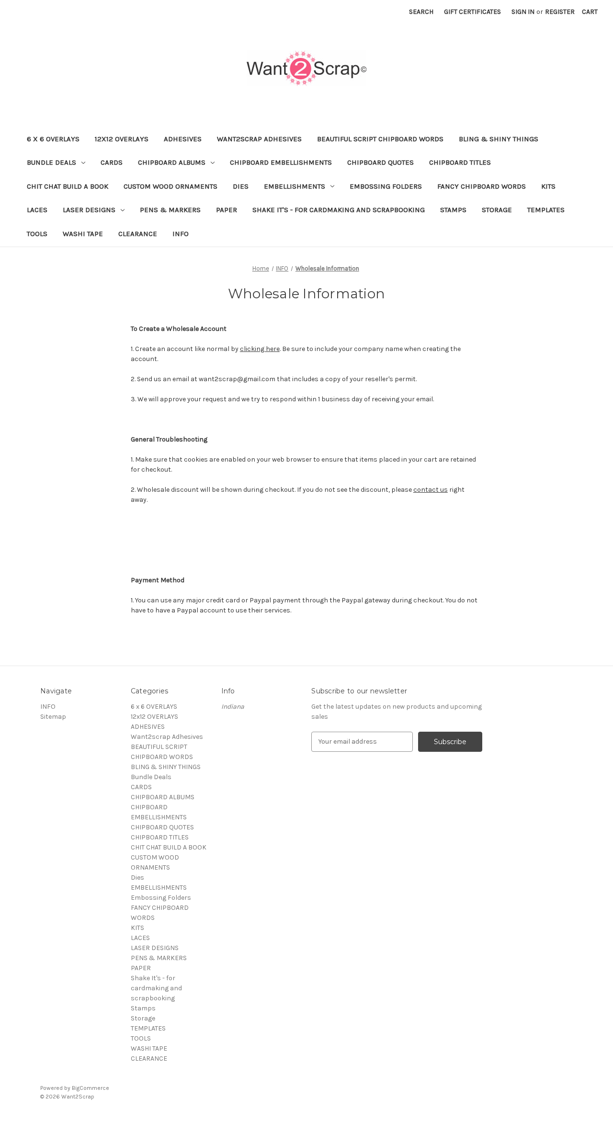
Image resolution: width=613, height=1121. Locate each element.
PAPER (226, 209)
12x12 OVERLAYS (121, 139)
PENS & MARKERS (170, 209)
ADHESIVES (183, 139)
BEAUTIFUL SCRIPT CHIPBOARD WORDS (380, 139)
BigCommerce (90, 1088)
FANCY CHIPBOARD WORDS (481, 186)
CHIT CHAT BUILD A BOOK (67, 186)
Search (421, 12)
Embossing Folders (386, 186)
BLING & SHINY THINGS (498, 139)
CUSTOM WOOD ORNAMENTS (170, 186)
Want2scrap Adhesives (259, 139)
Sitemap (53, 717)
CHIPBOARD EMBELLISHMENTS (281, 162)
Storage (497, 209)
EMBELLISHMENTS (294, 186)
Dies (241, 186)
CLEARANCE (137, 233)
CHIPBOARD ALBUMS (171, 162)
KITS (548, 186)
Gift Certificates (472, 12)
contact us (430, 490)
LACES (37, 209)
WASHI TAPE (83, 233)
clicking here (260, 349)
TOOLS (37, 233)
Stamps (453, 209)
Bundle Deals (51, 162)
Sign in (522, 12)
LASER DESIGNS (89, 209)
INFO (180, 233)
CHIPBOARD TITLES (460, 162)
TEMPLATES (546, 209)
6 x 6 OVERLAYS (53, 139)
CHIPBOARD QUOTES (380, 162)
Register (560, 12)
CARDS (112, 162)
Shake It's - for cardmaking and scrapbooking (338, 209)
